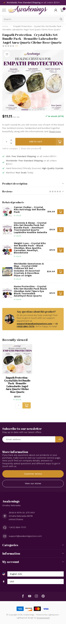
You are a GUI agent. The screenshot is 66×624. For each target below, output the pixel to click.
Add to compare (10, 148)
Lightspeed (53, 615)
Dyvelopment (43, 618)
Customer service (33, 473)
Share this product (30, 148)
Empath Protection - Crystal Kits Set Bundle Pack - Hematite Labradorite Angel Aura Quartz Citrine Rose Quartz (17, 384)
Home (5, 26)
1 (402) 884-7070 (17, 527)
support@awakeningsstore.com (34, 323)
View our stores (33, 483)
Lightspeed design (25, 618)
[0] (62, 10)
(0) (16, 46)
